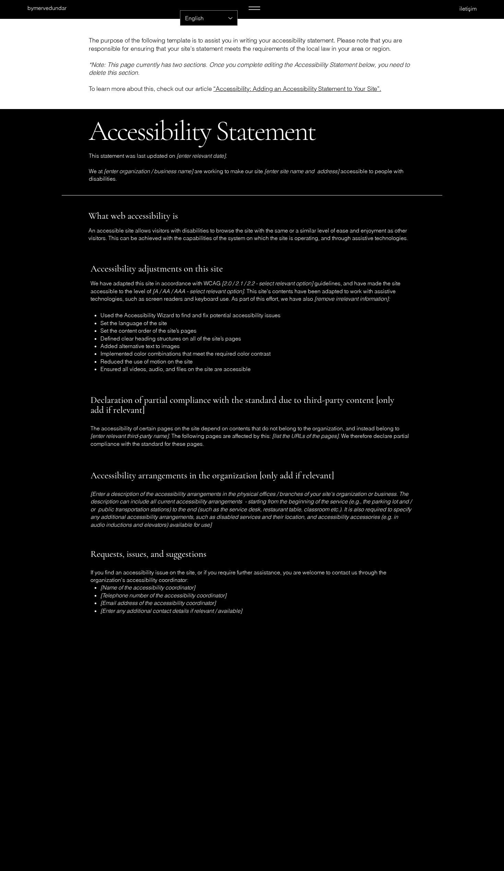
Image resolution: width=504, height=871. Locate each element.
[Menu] (254, 8)
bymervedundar (47, 7)
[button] (441, 8)
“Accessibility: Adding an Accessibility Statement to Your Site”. (297, 89)
